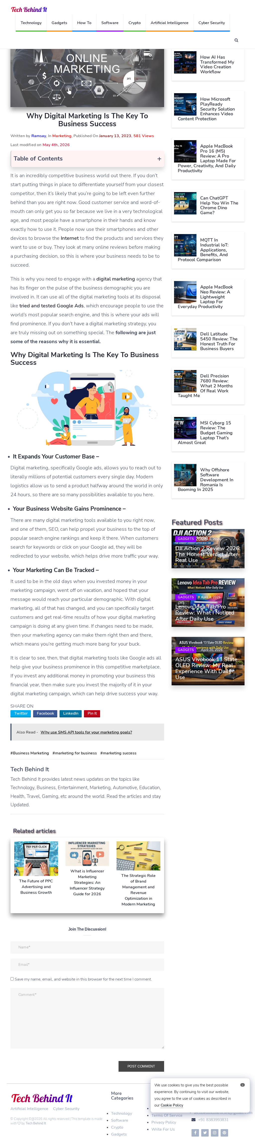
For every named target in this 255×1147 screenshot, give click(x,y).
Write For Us (163, 1129)
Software (110, 23)
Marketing (61, 136)
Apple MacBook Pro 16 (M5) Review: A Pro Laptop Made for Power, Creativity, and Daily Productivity (207, 158)
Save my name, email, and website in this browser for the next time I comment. (83, 979)
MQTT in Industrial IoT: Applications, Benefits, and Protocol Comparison (203, 250)
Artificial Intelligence (170, 23)
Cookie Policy (172, 1105)
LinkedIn (70, 713)
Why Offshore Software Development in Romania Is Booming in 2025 (205, 479)
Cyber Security (211, 23)
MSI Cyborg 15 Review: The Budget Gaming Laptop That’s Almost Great (205, 433)
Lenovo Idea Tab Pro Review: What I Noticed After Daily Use (204, 612)
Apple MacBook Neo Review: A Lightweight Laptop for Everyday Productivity (205, 297)
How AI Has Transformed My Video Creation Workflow (217, 64)
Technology (31, 23)
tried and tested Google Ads (51, 305)
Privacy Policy (163, 1122)
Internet (70, 238)
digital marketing (115, 279)
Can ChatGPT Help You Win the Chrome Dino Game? (219, 205)
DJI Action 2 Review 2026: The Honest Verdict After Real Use (207, 554)
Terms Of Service (167, 1115)
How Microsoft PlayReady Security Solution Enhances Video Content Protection (206, 109)
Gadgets (59, 23)
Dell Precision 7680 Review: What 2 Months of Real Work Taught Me (205, 386)
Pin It (92, 713)
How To (84, 23)
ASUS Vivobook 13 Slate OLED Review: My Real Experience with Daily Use (206, 668)
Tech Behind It (36, 1123)
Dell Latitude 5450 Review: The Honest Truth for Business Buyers (219, 341)
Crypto (134, 23)
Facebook (45, 713)
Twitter (21, 713)
